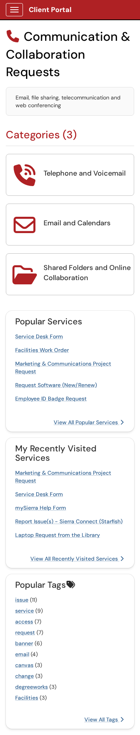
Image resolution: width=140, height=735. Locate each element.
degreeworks (31, 686)
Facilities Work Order (42, 350)
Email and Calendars (77, 223)
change (24, 675)
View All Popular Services (86, 422)
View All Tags (101, 719)
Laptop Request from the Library (57, 534)
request (25, 632)
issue (21, 599)
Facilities (26, 697)
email (22, 654)
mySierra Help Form (40, 507)
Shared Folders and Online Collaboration (87, 272)
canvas (24, 665)
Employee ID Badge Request (51, 398)
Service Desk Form (39, 336)
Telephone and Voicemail (85, 173)
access (24, 621)
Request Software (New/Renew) (56, 384)
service (24, 610)
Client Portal (50, 9)
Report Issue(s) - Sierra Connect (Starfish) (68, 521)
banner (24, 643)
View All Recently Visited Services (74, 558)
